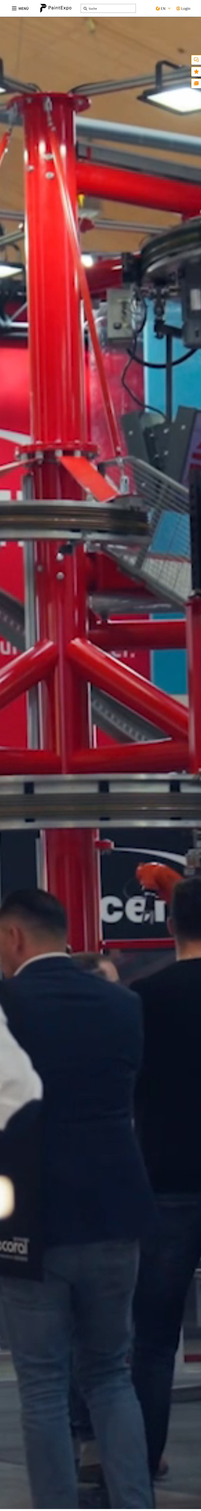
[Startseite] (55, 8)
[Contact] (196, 60)
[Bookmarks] (196, 72)
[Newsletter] (196, 83)
